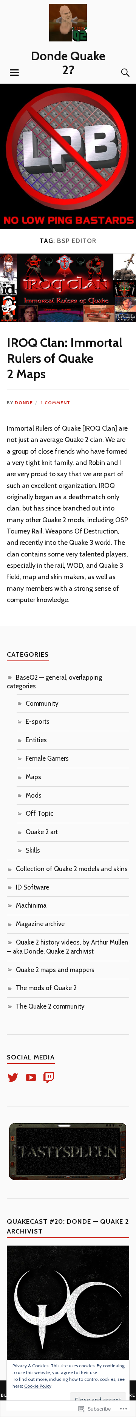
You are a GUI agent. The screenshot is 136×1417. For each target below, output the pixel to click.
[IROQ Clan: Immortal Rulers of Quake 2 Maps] (68, 320)
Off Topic (39, 813)
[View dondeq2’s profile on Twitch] (50, 1078)
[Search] (117, 73)
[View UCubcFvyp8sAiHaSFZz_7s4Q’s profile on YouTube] (32, 1078)
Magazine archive (40, 924)
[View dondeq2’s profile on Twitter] (14, 1078)
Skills (33, 850)
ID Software (32, 887)
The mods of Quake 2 (46, 988)
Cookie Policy (37, 1386)
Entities (36, 740)
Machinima (31, 905)
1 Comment (55, 402)
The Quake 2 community (50, 1006)
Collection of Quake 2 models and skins (72, 869)
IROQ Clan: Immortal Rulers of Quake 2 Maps (64, 358)
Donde (24, 402)
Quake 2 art (42, 832)
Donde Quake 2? (68, 62)
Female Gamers (47, 758)
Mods (34, 795)
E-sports (37, 721)
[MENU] (14, 73)
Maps (33, 777)
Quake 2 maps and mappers (55, 970)
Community (42, 703)
